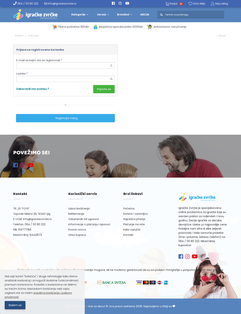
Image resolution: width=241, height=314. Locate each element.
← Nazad (221, 35)
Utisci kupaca (77, 235)
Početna (19, 35)
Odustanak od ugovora (83, 219)
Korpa (175, 3)
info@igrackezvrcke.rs (61, 3)
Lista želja (198, 3)
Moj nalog (221, 3)
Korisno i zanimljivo (135, 214)
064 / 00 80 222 (27, 3)
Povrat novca (77, 229)
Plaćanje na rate (134, 224)
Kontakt (128, 235)
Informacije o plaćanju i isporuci (89, 224)
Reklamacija (76, 214)
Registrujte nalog (65, 118)
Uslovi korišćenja (79, 208)
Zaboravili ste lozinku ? (32, 89)
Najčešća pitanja (134, 219)
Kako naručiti (131, 229)
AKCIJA (144, 14)
